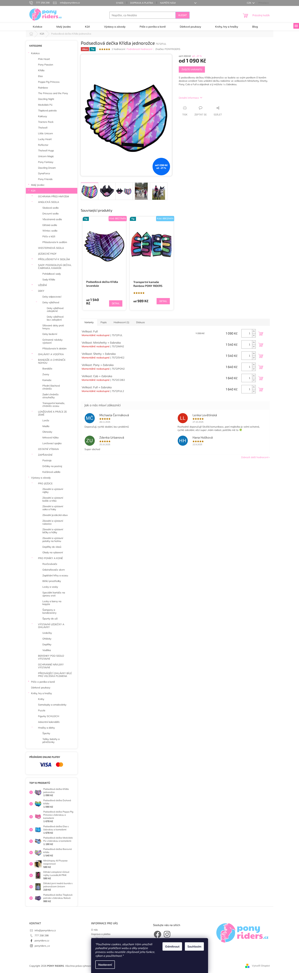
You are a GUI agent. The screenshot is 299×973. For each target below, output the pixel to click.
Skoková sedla (50, 207)
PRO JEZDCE (45, 483)
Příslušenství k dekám (54, 348)
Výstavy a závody (41, 477)
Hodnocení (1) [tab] (121, 322)
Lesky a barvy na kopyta (51, 603)
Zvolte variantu (192, 69)
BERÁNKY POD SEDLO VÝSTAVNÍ (51, 657)
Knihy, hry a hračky (41, 693)
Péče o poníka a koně (43, 681)
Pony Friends (45, 179)
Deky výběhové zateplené (55, 310)
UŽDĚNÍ (42, 285)
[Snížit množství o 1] (254, 335)
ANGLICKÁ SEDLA (48, 202)
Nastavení (105, 964)
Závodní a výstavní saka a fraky (52, 508)
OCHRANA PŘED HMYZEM (53, 196)
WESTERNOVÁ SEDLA (51, 247)
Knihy (41, 699)
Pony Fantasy (45, 162)
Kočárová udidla (51, 471)
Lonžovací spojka (51, 443)
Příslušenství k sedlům (54, 242)
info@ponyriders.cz (45, 930)
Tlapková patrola (47, 110)
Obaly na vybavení (52, 552)
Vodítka (46, 650)
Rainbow (43, 87)
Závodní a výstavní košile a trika (52, 499)
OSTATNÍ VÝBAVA (48, 449)
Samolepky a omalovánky (52, 704)
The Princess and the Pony (53, 93)
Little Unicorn (45, 133)
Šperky (46, 733)
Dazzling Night (46, 99)
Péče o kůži (48, 236)
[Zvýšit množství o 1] (254, 331)
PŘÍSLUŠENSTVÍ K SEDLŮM (54, 259)
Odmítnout (172, 946)
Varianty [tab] (89, 322)
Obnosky (47, 431)
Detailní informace (189, 97)
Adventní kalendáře (49, 722)
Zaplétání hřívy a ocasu (55, 575)
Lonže (45, 420)
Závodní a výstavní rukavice (52, 522)
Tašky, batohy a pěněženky (51, 740)
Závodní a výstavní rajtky (52, 490)
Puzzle (41, 710)
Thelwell (42, 127)
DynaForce (44, 173)
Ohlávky (46, 638)
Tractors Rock (45, 121)
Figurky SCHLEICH (48, 716)
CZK (249, 2)
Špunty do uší (50, 618)
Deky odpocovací (51, 296)
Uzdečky (47, 632)
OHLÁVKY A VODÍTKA (51, 354)
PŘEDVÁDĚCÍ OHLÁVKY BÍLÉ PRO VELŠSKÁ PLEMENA (55, 675)
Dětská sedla (49, 225)
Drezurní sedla (50, 213)
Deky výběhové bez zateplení (55, 318)
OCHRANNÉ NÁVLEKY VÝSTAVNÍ (51, 666)
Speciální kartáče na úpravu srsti (53, 594)
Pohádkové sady (51, 273)
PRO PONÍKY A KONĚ (50, 558)
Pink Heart (44, 59)
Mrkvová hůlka (50, 437)
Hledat (182, 15)
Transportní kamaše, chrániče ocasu (53, 405)
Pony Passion (45, 64)
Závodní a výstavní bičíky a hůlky (52, 531)
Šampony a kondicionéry (49, 611)
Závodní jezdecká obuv (55, 515)
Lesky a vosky (50, 586)
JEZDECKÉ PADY (47, 253)
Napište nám (168, 2)
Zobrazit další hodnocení (254, 457)
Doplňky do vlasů (51, 546)
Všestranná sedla (52, 219)
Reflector (43, 144)
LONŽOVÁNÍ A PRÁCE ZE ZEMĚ (52, 413)
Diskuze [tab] (140, 322)
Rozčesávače (49, 564)
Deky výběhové (50, 302)
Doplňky (46, 644)
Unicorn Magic (46, 156)
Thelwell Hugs (46, 150)
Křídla (41, 70)
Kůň (33, 190)
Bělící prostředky (51, 581)
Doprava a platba (141, 2)
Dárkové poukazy (40, 687)
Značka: (167, 49)
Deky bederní (49, 334)
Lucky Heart (45, 139)
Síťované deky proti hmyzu (53, 327)
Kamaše (46, 380)
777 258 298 (42, 935)
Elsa (40, 76)
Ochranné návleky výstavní (52, 341)
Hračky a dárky (46, 727)
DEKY (41, 290)
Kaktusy (42, 116)
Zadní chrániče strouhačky (50, 396)
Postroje (47, 460)
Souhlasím (194, 946)
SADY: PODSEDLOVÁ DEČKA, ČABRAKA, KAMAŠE (54, 266)
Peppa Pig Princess (49, 81)
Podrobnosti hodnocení (139, 49)
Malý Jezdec (38, 184)
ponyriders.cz (42, 940)
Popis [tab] (104, 322)
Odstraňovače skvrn (53, 569)
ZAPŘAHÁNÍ (45, 454)
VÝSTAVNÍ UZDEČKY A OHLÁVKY (51, 626)
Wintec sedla (49, 230)
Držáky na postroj (52, 466)
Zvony (45, 374)
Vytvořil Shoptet (261, 965)
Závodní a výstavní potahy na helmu (52, 540)
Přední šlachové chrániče (51, 387)
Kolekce (35, 53)
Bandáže (47, 368)
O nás (119, 2)
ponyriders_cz (42, 945)
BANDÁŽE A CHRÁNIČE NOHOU (51, 361)
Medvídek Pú (45, 104)
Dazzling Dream (47, 167)
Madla (45, 426)
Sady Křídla (48, 279)
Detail (116, 303)
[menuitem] (37, 26)
